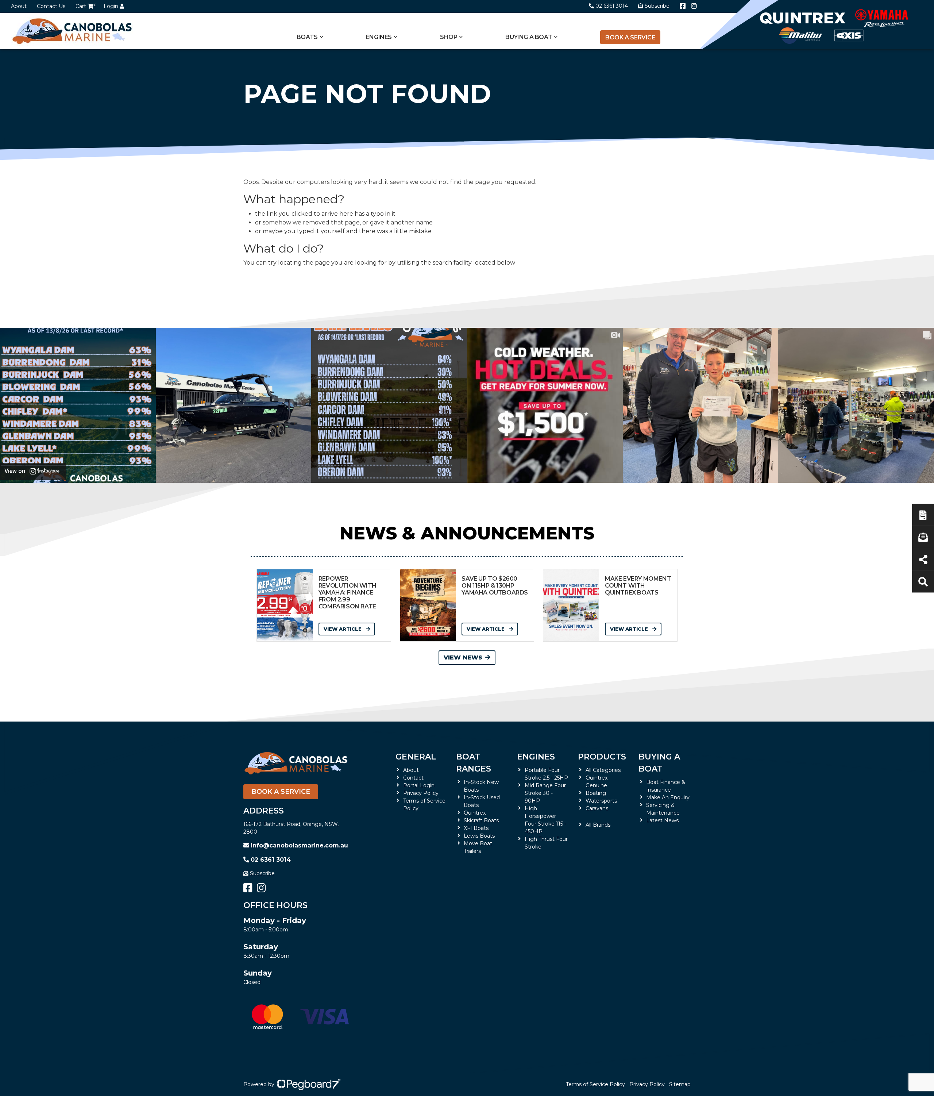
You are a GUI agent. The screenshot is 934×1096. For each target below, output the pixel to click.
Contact (413, 777)
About (19, 6)
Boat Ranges (473, 763)
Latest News (662, 820)
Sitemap (680, 1084)
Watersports (601, 800)
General (415, 757)
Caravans (597, 808)
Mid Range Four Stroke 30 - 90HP (545, 793)
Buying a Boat (659, 763)
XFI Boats (476, 828)
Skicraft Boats (481, 820)
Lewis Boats (479, 835)
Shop (448, 37)
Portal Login (419, 785)
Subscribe (262, 873)
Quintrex (475, 812)
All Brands (598, 825)
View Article (343, 629)
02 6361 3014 (611, 6)
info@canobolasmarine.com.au (299, 845)
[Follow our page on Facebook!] (683, 6)
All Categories (603, 770)
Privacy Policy (421, 793)
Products (602, 757)
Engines (536, 757)
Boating (596, 793)
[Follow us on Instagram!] (694, 6)
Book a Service (630, 37)
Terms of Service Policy (595, 1084)
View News (463, 657)
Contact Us (51, 6)
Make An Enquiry (668, 797)
